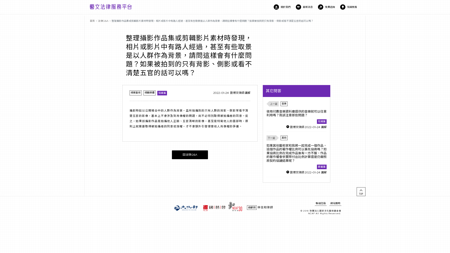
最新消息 (308, 7)
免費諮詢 (330, 7)
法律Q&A (103, 20)
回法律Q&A (190, 155)
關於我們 (286, 7)
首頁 (92, 20)
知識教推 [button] (352, 7)
